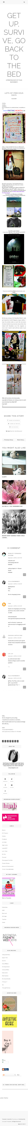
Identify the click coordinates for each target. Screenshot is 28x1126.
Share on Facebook (14, 420)
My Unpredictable (6, 978)
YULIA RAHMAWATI (7, 729)
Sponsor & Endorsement (8, 866)
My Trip (4, 854)
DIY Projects (5, 833)
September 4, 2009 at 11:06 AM (15, 583)
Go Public (4, 842)
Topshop (4, 919)
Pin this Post (14, 427)
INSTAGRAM (5, 781)
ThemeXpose (15, 1119)
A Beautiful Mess (6, 954)
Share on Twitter (15, 423)
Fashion (4, 836)
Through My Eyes (6, 987)
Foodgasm (4, 839)
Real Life (12, 431)
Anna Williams (5, 963)
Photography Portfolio (7, 860)
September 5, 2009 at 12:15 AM (15, 606)
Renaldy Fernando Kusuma (14, 554)
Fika (9, 603)
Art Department (6, 966)
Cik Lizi (10, 653)
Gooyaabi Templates (7, 1121)
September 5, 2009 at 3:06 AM (14, 637)
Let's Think (4, 851)
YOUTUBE (12, 787)
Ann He (4, 960)
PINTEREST (5, 793)
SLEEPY (4, 477)
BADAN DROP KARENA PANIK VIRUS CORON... (13, 536)
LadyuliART (4, 848)
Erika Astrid (4, 972)
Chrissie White (5, 969)
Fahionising (4, 907)
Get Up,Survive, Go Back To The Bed (11, 731)
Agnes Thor (5, 957)
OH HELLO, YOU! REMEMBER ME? (12, 506)
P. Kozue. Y (4, 981)
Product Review (6, 863)
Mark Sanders (5, 975)
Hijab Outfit (5, 845)
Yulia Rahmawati (18, 431)
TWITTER (11, 781)
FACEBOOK (5, 787)
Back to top (21, 1124)
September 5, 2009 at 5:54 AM (14, 656)
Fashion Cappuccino (15, 635)
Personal (4, 857)
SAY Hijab (4, 916)
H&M (3, 910)
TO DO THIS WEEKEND (8, 869)
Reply (24, 574)
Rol (3, 984)
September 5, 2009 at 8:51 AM (14, 678)
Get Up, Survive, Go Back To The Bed (14, 44)
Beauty (3, 830)
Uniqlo (3, 922)
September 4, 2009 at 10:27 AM (15, 557)
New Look (4, 913)
